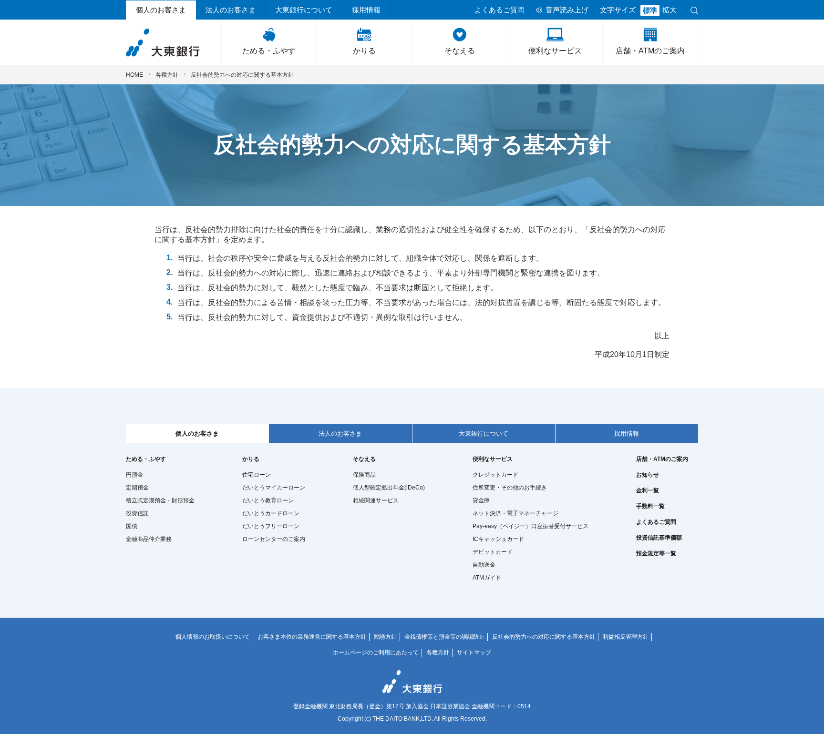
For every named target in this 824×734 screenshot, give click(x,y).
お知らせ (647, 474)
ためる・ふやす (269, 51)
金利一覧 (647, 490)
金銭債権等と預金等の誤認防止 (444, 636)
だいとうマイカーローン (273, 487)
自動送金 (484, 564)
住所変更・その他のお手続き (510, 487)
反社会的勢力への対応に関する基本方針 (543, 636)
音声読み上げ (567, 10)
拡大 (669, 10)
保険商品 (364, 474)
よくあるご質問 (499, 10)
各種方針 (166, 74)
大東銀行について (303, 10)
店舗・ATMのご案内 (650, 51)
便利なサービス (555, 51)
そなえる (459, 51)
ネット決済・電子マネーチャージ (515, 513)
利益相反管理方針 (626, 636)
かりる (364, 51)
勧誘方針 (385, 636)
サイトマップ (474, 652)
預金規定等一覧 (656, 553)
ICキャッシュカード (498, 539)
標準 (650, 10)
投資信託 (137, 513)
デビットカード (493, 552)
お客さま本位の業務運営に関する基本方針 (312, 636)
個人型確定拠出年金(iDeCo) (389, 487)
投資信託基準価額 (659, 537)
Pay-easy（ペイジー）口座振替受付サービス (530, 526)
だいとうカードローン (270, 513)
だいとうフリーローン (270, 526)
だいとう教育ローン (268, 500)
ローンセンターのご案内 (273, 539)
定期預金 (137, 487)
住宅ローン (256, 474)
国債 (131, 526)
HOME (134, 74)
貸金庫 (481, 500)
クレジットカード (495, 474)
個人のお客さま (161, 10)
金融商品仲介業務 (149, 539)
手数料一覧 (650, 506)
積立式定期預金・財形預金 (160, 500)
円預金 (134, 474)
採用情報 (366, 10)
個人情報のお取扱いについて (212, 636)
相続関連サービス (376, 500)
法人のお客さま (231, 10)
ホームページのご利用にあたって (376, 652)
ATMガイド (487, 577)
